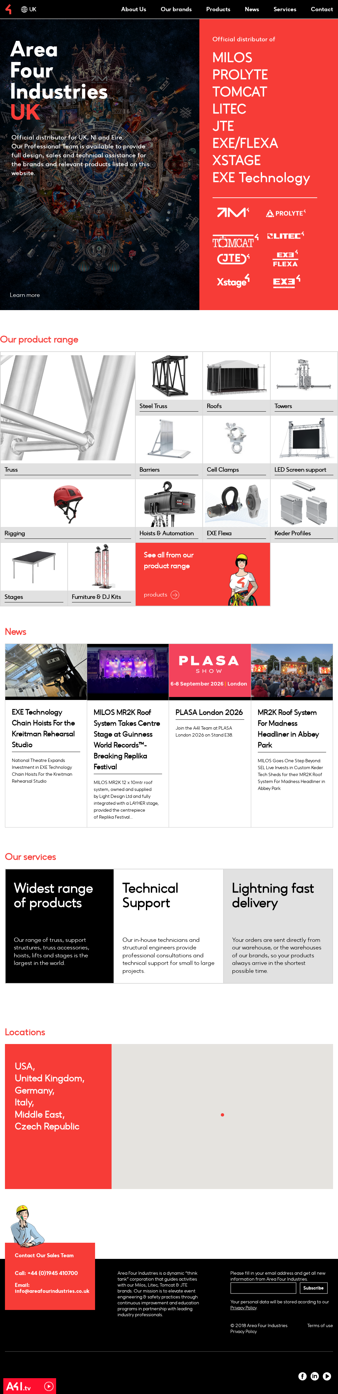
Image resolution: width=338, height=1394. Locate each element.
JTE (223, 126)
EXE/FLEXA (246, 143)
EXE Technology (261, 177)
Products (218, 9)
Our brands (176, 9)
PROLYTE (240, 75)
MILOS (233, 57)
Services (285, 9)
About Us (133, 9)
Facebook (302, 1376)
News (252, 9)
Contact (322, 9)
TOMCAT (240, 92)
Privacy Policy (243, 1331)
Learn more (25, 295)
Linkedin (314, 1376)
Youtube (326, 1376)
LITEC (230, 109)
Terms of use (320, 1325)
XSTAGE (237, 160)
